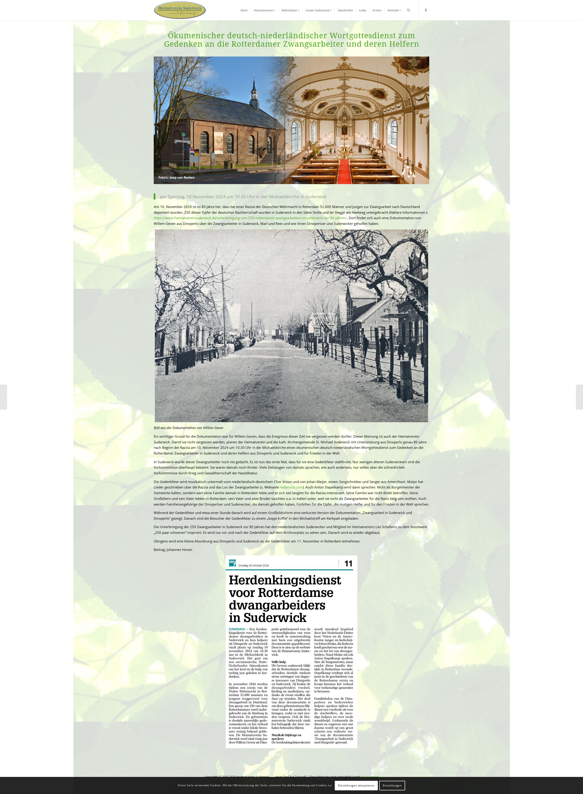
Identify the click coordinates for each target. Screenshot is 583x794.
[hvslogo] (180, 10)
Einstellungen (392, 785)
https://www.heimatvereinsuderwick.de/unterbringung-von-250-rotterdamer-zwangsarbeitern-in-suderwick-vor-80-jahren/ (250, 218)
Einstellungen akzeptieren (356, 785)
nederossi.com (291, 487)
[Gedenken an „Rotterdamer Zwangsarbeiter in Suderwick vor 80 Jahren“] (579, 397)
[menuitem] (244, 10)
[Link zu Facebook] (425, 10)
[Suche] (408, 10)
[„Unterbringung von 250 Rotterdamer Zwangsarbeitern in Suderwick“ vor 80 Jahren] (3, 397)
